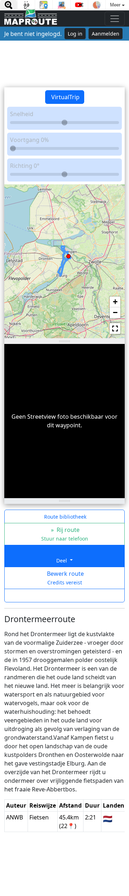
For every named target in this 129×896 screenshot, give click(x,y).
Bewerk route (65, 578)
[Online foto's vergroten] (8, 5)
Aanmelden (105, 33)
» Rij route (64, 534)
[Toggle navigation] (115, 19)
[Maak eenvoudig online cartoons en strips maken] (26, 5)
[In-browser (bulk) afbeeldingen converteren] (61, 5)
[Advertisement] (64, 64)
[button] (68, 254)
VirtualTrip (65, 97)
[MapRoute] (30, 18)
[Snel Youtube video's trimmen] (79, 5)
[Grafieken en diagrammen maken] (97, 5)
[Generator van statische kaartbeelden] (44, 5)
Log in (75, 33)
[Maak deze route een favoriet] (64, 595)
